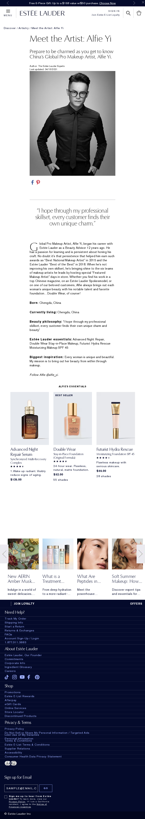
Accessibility (13, 752)
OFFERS (136, 603)
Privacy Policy (14, 729)
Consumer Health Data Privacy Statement (33, 756)
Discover (10, 28)
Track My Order (15, 618)
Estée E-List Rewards (20, 696)
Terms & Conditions (18, 741)
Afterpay (11, 700)
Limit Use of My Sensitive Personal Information (22, 737)
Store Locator (14, 712)
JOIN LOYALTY (24, 603)
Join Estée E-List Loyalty (106, 14)
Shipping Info (14, 622)
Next (134, 3)
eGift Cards (13, 704)
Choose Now (107, 3)
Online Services (15, 708)
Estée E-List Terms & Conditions (27, 744)
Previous (7, 3)
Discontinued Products (21, 716)
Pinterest (37, 677)
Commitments (14, 659)
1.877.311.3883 (15, 642)
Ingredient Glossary (18, 667)
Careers (10, 671)
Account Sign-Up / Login (22, 638)
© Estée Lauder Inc (17, 814)
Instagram (14, 677)
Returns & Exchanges (19, 630)
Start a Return (14, 626)
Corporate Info (15, 663)
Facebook (29, 677)
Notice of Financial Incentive (28, 805)
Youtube (22, 677)
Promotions (13, 692)
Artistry (24, 28)
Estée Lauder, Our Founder (23, 655)
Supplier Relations (17, 748)
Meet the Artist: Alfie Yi (48, 28)
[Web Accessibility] (72, 763)
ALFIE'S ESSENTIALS (72, 386)
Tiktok (7, 677)
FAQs (8, 634)
